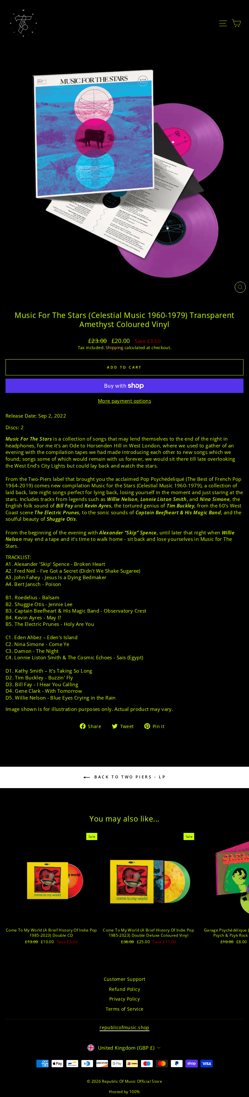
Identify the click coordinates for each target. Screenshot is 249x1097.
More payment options (124, 400)
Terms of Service (125, 1009)
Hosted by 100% (124, 1091)
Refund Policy (124, 989)
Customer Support (125, 979)
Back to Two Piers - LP (129, 777)
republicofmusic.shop (124, 1027)
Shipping (115, 347)
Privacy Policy (124, 999)
